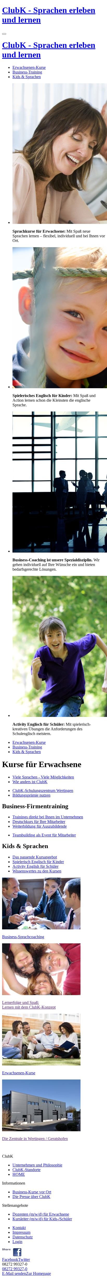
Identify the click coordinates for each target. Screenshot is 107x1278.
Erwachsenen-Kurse (29, 67)
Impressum (21, 1232)
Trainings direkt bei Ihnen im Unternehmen (47, 817)
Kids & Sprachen (26, 77)
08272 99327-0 (14, 1269)
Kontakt (19, 1227)
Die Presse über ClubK (31, 1196)
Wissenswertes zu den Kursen (36, 871)
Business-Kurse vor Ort (31, 1192)
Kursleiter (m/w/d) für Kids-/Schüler (42, 1219)
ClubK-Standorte (26, 1169)
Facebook (10, 1259)
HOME (18, 1174)
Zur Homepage (38, 1273)
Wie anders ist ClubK (30, 782)
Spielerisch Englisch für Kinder (38, 862)
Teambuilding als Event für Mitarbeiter (44, 835)
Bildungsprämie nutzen (31, 795)
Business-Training (27, 72)
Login (17, 1241)
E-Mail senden (14, 1273)
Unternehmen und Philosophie (37, 1165)
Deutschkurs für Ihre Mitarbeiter (38, 821)
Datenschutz (22, 1237)
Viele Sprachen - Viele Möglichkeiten (43, 777)
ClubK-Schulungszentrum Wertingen (42, 790)
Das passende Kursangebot (34, 857)
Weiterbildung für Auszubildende (39, 826)
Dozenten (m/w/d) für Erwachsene (40, 1214)
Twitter (24, 1259)
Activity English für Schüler (35, 866)
